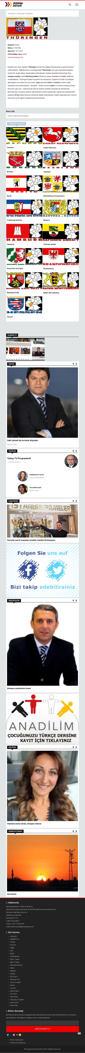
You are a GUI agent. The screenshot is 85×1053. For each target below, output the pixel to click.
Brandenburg (48, 269)
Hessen (10, 317)
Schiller (63, 76)
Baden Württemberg (51, 293)
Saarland (46, 172)
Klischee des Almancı (36, 474)
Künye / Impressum (16, 1040)
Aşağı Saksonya (49, 148)
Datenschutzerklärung (17, 1043)
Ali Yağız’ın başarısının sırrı (18, 440)
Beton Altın (33, 487)
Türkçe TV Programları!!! (19, 458)
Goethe (55, 76)
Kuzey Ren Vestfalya (15, 268)
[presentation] (73, 364)
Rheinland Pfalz (13, 293)
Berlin (9, 196)
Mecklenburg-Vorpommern (53, 196)
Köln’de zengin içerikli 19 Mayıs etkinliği (24, 540)
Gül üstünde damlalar (16, 894)
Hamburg (10, 244)
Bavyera (46, 220)
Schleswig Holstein (14, 220)
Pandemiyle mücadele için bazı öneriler (23, 688)
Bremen (10, 172)
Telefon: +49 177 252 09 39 (15, 924)
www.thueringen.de (15, 57)
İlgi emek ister (13, 824)
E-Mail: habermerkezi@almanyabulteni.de (20, 927)
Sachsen (10, 148)
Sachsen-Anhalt (49, 244)
